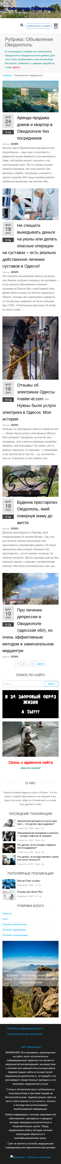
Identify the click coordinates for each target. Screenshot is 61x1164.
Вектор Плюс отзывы (28, 880)
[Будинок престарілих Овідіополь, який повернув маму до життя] (30, 480)
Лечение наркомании (14, 929)
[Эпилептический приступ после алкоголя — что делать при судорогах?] (8, 822)
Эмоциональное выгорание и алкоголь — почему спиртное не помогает (38, 834)
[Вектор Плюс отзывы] (8, 883)
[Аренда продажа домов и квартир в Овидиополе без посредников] (30, 96)
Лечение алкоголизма (14, 924)
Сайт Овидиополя (30, 1046)
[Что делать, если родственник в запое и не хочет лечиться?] (8, 859)
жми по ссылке (30, 768)
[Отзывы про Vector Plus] (8, 894)
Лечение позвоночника (15, 935)
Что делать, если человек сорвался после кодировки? (36, 846)
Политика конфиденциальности (25, 1028)
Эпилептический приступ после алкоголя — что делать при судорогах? (37, 822)
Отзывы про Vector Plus (29, 891)
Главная (7, 75)
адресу (16, 67)
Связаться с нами (38, 25)
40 (36, 885)
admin (14, 143)
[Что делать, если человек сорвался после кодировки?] (8, 847)
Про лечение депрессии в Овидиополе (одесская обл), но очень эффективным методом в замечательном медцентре (28, 630)
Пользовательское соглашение (24, 1034)
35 (36, 896)
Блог (5, 918)
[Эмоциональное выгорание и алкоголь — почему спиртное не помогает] (8, 836)
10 (7, 399)
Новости (7, 913)
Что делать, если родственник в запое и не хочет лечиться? (37, 858)
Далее (40, 663)
